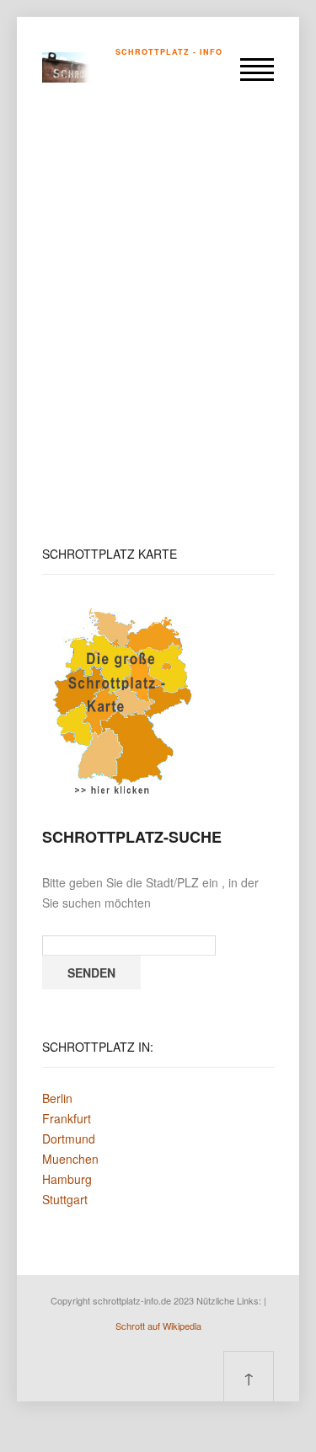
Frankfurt (66, 1118)
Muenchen (70, 1158)
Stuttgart (65, 1199)
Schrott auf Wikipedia (158, 1325)
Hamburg (67, 1179)
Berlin (57, 1098)
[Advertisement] (158, 325)
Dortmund (68, 1138)
